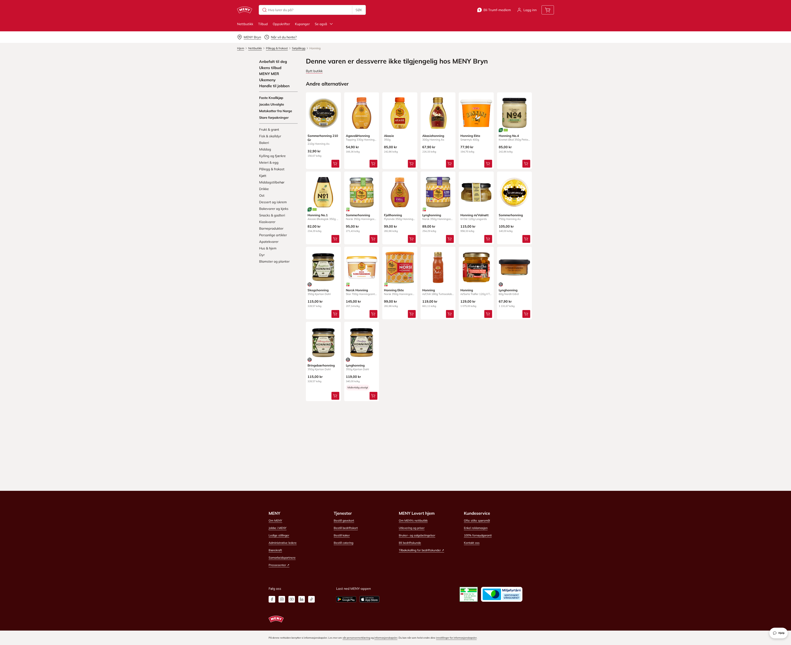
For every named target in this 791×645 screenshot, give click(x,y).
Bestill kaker (342, 535)
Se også (321, 24)
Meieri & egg (268, 162)
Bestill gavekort (344, 520)
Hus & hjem (267, 248)
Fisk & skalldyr (270, 136)
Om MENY (275, 520)
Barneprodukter (271, 228)
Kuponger (302, 24)
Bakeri (264, 143)
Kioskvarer (267, 222)
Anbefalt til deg (273, 61)
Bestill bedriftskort (346, 528)
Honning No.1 (318, 215)
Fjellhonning (393, 215)
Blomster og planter (274, 261)
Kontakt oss (472, 543)
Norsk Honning (357, 290)
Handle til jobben (274, 86)
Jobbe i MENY (278, 528)
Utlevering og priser (412, 528)
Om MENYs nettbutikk (413, 520)
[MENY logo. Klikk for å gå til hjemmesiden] (244, 10)
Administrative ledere (283, 543)
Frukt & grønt (269, 129)
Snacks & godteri (272, 215)
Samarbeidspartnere (282, 557)
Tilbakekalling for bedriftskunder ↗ (421, 550)
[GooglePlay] (346, 599)
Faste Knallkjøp (271, 98)
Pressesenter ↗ (279, 565)
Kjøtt (262, 176)
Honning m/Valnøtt (474, 215)
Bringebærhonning (321, 365)
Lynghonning (431, 215)
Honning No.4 (509, 136)
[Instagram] (281, 599)
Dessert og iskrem (273, 202)
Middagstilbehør (271, 182)
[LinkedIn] (301, 599)
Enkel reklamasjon (476, 528)
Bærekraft (275, 550)
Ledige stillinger (279, 535)
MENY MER (269, 74)
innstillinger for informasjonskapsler (456, 637)
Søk (359, 10)
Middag (265, 149)
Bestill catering (343, 543)
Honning (428, 290)
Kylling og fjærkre (272, 156)
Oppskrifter (281, 24)
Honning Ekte (470, 136)
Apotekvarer (268, 242)
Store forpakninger (274, 117)
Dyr (262, 255)
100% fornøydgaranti (478, 535)
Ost (261, 195)
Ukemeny (267, 80)
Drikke (264, 189)
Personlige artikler (273, 235)
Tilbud (263, 24)
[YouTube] (291, 599)
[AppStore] (369, 599)
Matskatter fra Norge (275, 111)
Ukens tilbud (270, 68)
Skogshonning (318, 290)
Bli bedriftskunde (410, 543)
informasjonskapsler (385, 637)
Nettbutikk (245, 24)
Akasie (389, 136)
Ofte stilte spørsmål (477, 520)
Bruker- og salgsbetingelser (417, 535)
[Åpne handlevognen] (548, 9)
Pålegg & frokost (271, 169)
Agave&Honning (358, 136)
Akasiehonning (433, 136)
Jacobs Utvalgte (271, 104)
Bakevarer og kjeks (273, 209)
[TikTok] (311, 599)
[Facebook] (272, 599)
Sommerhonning (358, 215)
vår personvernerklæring (356, 637)
